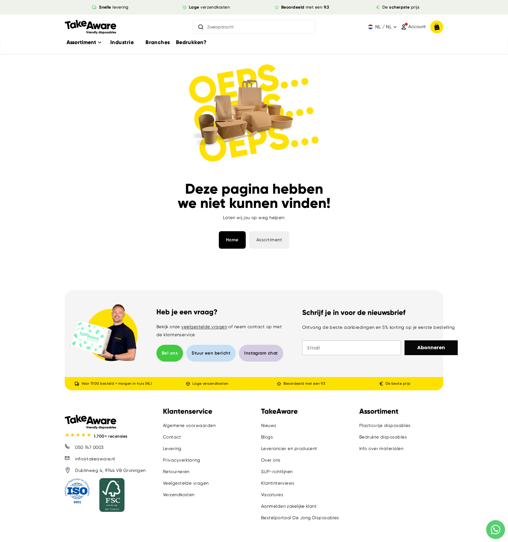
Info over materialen (381, 448)
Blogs (267, 437)
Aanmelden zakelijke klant (289, 506)
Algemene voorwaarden (189, 425)
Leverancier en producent (289, 448)
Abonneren (431, 347)
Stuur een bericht (211, 353)
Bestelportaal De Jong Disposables (300, 517)
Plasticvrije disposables (385, 425)
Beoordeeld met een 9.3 (304, 383)
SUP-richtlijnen (277, 471)
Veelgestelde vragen (186, 483)
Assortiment (269, 239)
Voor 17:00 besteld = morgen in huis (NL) (117, 383)
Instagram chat (261, 353)
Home (232, 239)
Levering (172, 448)
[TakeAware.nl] (90, 27)
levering (114, 7)
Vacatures (272, 494)
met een (305, 7)
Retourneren (176, 471)
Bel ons (170, 353)
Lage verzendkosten (210, 383)
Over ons (271, 460)
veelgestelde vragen (204, 326)
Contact (172, 437)
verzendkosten (209, 7)
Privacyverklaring (181, 460)
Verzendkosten (179, 494)
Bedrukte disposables (383, 437)
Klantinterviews (278, 483)
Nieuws (268, 425)
